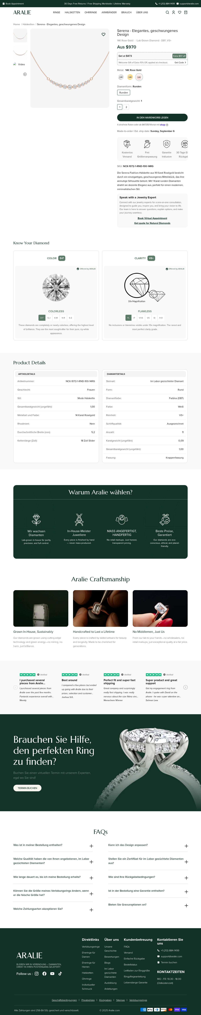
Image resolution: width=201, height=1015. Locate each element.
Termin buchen (27, 788)
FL (128, 317)
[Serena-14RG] (139, 77)
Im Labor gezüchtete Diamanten (110, 973)
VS (148, 317)
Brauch (126, 12)
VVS (141, 317)
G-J (48, 317)
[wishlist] (180, 12)
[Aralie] (33, 12)
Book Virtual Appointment (152, 218)
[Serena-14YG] (130, 77)
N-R (63, 317)
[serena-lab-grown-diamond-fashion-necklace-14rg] (103, 35)
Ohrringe (87, 978)
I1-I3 (161, 317)
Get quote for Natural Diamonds (152, 223)
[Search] (167, 12)
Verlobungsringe (91, 946)
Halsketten (28, 24)
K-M (56, 317)
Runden (123, 92)
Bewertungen (111, 956)
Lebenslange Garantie (135, 982)
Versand (128, 952)
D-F (41, 317)
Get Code (179, 62)
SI (154, 317)
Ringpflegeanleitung (135, 976)
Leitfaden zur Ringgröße (137, 970)
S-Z (70, 317)
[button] (56, 12)
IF (134, 317)
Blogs (107, 962)
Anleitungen (110, 988)
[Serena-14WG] (121, 77)
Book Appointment (15, 3)
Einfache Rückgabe (134, 958)
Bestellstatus (130, 964)
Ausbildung (110, 982)
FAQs (127, 946)
